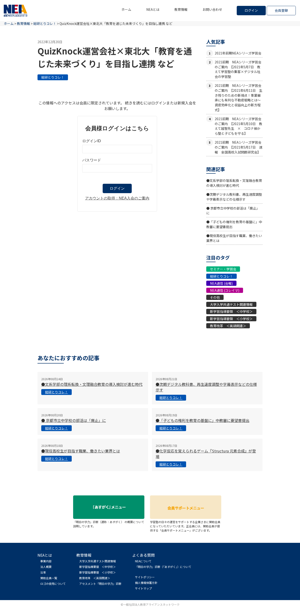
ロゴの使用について (53, 584)
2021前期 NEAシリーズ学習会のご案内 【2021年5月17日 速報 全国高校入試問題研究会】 (238, 147)
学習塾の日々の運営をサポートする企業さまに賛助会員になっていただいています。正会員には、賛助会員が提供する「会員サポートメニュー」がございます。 (185, 526)
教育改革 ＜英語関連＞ (228, 325)
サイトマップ (143, 588)
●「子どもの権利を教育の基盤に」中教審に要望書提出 (202, 420)
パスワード (91, 160)
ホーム (126, 9)
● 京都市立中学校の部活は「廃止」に (73, 420)
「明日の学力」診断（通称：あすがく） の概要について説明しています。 (108, 524)
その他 (215, 297)
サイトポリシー (145, 577)
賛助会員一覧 (48, 578)
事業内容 (46, 561)
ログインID (91, 141)
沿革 (43, 572)
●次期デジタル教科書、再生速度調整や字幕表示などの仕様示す (234, 197)
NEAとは (152, 9)
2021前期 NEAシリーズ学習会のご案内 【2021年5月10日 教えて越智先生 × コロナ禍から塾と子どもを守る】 (238, 126)
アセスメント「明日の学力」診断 (100, 584)
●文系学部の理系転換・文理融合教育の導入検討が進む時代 (234, 183)
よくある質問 (143, 555)
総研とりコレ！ (52, 77)
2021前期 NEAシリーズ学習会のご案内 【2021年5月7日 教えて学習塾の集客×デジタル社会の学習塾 (238, 69)
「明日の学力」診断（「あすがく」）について (163, 567)
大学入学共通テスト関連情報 (231, 304)
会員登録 (281, 10)
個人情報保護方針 (146, 583)
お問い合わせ (212, 9)
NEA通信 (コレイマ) (224, 290)
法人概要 (46, 567)
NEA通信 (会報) (221, 283)
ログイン (251, 10)
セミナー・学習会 (223, 269)
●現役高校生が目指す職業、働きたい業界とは (80, 451)
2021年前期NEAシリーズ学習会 (238, 53)
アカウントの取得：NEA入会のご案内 (117, 198)
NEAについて (143, 561)
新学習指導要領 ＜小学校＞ (231, 318)
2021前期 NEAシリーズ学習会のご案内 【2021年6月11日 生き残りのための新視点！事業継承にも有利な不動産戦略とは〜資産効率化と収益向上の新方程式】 (238, 97)
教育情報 (181, 9)
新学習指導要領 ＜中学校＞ (231, 311)
